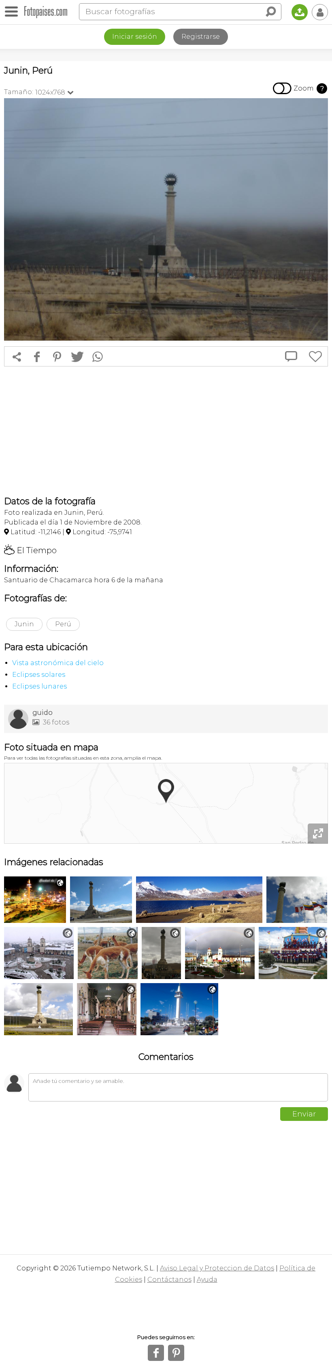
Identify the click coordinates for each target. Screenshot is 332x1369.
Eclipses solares (38, 674)
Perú (63, 624)
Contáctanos (169, 1279)
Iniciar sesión (134, 36)
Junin (24, 624)
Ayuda (207, 1279)
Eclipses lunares (39, 686)
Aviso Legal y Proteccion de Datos (217, 1268)
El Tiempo (30, 550)
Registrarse (200, 36)
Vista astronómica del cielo (58, 663)
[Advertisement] (166, 431)
